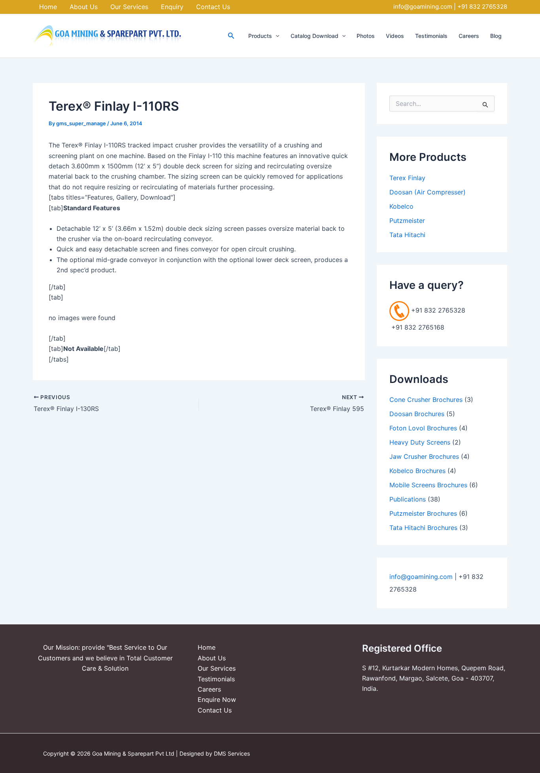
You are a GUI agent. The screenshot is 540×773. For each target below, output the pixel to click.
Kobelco (401, 206)
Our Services (217, 668)
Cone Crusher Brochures (426, 399)
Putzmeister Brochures (423, 513)
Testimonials (216, 679)
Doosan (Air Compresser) (427, 192)
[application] (275, 36)
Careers (209, 689)
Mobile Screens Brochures (428, 485)
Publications (407, 499)
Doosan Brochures (416, 414)
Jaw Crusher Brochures (424, 456)
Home (206, 647)
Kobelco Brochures (417, 471)
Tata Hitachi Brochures (423, 528)
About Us (212, 658)
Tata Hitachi (407, 235)
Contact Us (215, 710)
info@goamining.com (422, 6)
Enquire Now (217, 699)
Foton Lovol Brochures (423, 428)
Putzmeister (407, 220)
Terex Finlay (407, 178)
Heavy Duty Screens (419, 442)
